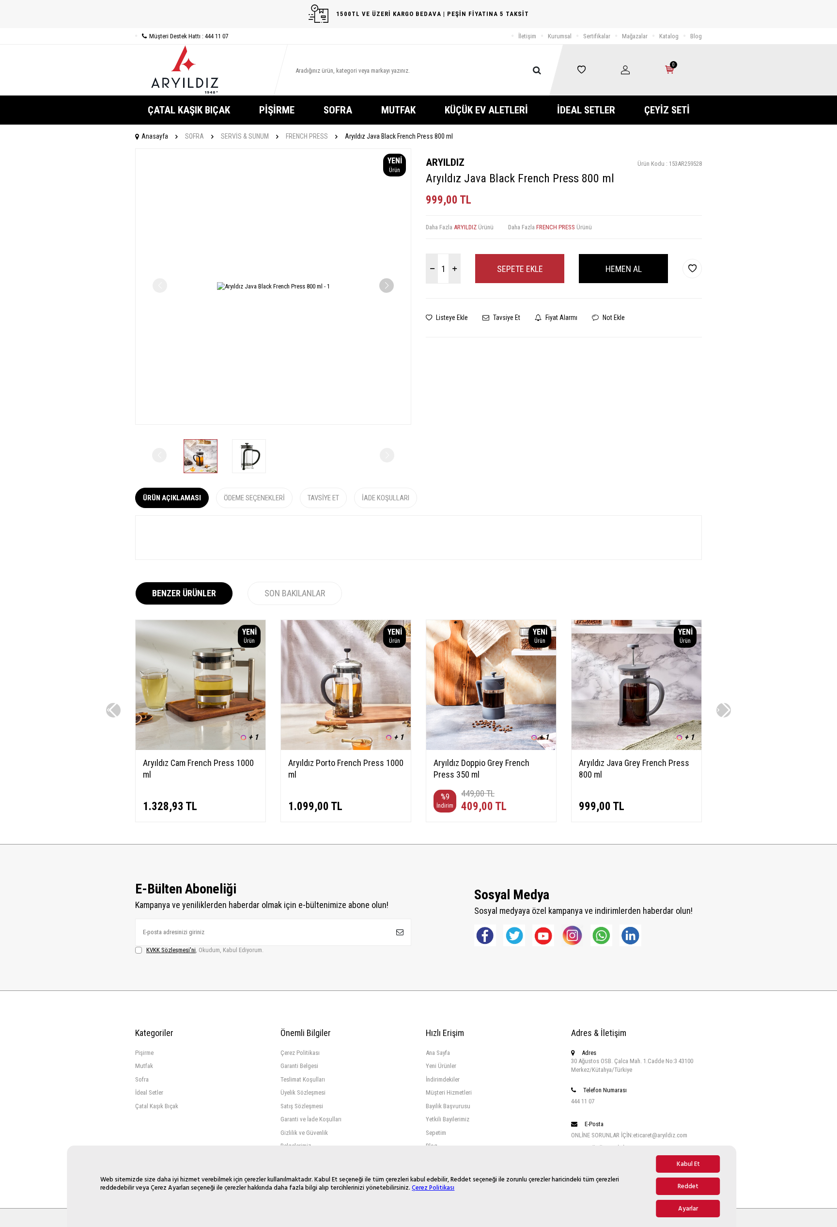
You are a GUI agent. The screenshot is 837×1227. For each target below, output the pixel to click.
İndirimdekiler (443, 1079)
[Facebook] (485, 935)
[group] (273, 286)
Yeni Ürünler (441, 1065)
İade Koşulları (385, 498)
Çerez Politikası (433, 1187)
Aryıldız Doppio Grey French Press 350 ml (481, 769)
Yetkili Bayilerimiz (447, 1119)
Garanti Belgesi (299, 1065)
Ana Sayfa (438, 1052)
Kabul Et (688, 1164)
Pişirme (144, 1052)
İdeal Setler (149, 1092)
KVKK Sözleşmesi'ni (171, 950)
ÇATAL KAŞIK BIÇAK (189, 110)
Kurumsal (560, 36)
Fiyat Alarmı (560, 317)
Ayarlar (688, 1208)
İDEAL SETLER (586, 110)
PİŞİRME (276, 110)
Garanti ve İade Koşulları (310, 1119)
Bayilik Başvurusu (448, 1106)
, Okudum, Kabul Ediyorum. (205, 950)
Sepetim (436, 1132)
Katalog (669, 36)
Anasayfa (154, 136)
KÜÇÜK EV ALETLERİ (486, 110)
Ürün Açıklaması (172, 498)
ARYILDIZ (445, 162)
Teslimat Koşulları (302, 1079)
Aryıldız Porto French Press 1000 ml (345, 769)
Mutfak (144, 1065)
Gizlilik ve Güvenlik (304, 1132)
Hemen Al (623, 269)
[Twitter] (514, 935)
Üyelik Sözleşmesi (303, 1092)
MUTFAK (398, 110)
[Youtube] (543, 935)
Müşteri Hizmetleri (449, 1092)
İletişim (527, 36)
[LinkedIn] (630, 935)
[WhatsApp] (601, 935)
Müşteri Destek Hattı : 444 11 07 (188, 36)
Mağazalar (635, 36)
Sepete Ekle (520, 269)
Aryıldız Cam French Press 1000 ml (198, 769)
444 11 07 (582, 1101)
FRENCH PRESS (307, 136)
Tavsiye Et (506, 317)
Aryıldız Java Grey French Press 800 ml (634, 769)
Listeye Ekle (451, 317)
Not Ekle (613, 317)
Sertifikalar (596, 36)
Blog (696, 36)
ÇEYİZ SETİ (667, 110)
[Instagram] (572, 935)
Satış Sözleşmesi (301, 1106)
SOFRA (338, 110)
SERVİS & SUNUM (245, 136)
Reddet (688, 1186)
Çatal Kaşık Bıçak (156, 1106)
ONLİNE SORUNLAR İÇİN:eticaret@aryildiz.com (629, 1135)
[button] (386, 285)
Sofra (142, 1079)
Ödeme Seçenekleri (254, 498)
